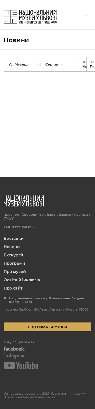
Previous (75, 64)
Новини (12, 246)
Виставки (14, 238)
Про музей (15, 271)
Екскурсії (13, 255)
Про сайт (13, 288)
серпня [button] (53, 64)
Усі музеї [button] (17, 64)
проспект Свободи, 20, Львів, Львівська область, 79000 (47, 216)
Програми (14, 263)
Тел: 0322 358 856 (19, 227)
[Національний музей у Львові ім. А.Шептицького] (30, 17)
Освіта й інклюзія (22, 280)
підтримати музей (47, 327)
